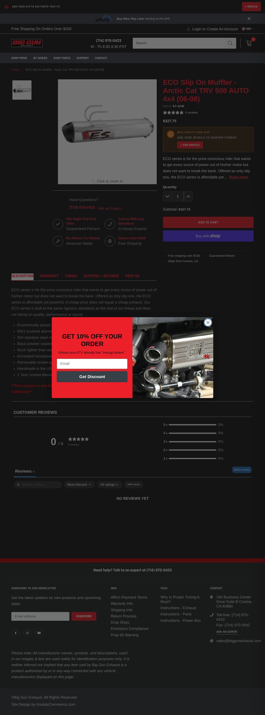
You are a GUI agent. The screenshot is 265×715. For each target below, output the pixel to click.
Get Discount (92, 376)
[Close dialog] (208, 322)
